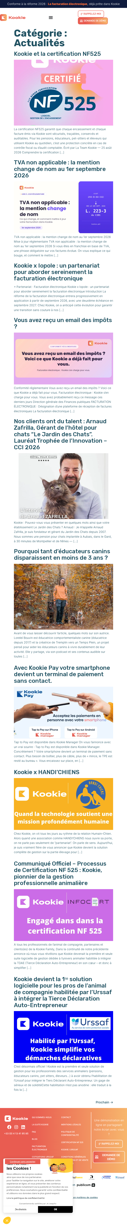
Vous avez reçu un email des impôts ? (63, 323)
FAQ (34, 1132)
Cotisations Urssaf (43, 1157)
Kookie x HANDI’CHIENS (46, 772)
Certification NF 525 (72, 1142)
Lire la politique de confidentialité (25, 1198)
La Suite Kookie (40, 1124)
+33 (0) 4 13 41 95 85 (16, 1133)
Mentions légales (71, 1124)
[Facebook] (9, 1127)
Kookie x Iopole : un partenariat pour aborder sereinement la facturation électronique (57, 272)
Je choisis (20, 1209)
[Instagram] (16, 1127)
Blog (34, 1139)
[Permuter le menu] (51, 17)
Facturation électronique (39, 1148)
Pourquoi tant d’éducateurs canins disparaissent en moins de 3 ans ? (62, 554)
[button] (7, 1220)
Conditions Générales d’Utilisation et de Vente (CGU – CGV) (74, 1160)
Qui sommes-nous (42, 1117)
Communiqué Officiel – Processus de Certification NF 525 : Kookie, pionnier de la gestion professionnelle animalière (60, 873)
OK (55, 1209)
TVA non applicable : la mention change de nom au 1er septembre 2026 (60, 169)
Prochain (104, 1102)
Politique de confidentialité (70, 1133)
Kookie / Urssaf (69, 1149)
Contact (66, 1117)
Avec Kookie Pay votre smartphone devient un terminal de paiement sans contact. (62, 674)
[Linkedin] (23, 1127)
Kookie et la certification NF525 (57, 53)
